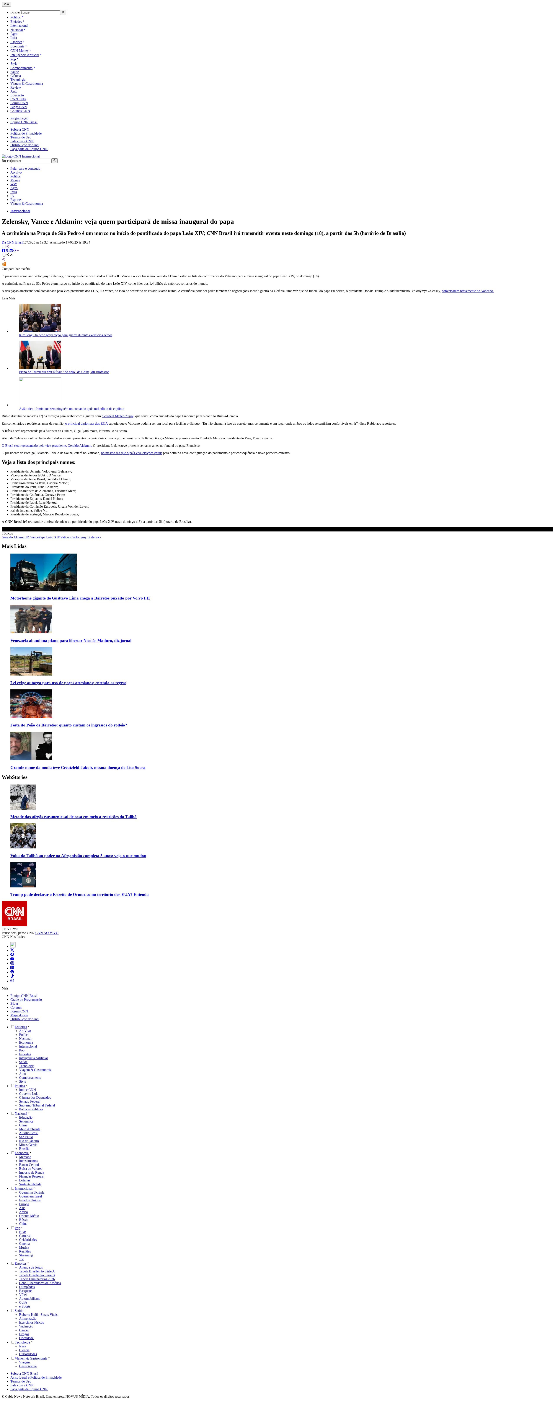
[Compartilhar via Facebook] (3, 251)
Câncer (24, 1330)
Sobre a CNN (19, 129)
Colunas (16, 1007)
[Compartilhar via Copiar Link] (17, 251)
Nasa (22, 1346)
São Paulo (26, 1137)
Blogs (14, 1003)
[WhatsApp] (12, 981)
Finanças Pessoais (31, 1176)
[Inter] (13, 946)
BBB (22, 1232)
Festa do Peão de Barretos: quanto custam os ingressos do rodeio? (68, 725)
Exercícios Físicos (31, 1322)
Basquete (25, 1291)
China (23, 1223)
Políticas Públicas (31, 1109)
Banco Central (29, 1164)
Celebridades (28, 1239)
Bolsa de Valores (30, 1168)
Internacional (19, 25)
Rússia (23, 1220)
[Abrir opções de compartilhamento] (9, 255)
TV (21, 1259)
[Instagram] (12, 963)
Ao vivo (16, 172)
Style (13, 63)
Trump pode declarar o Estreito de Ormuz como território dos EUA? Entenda (79, 894)
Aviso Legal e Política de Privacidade (36, 1377)
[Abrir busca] (63, 12)
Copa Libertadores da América (40, 1283)
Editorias (21, 1027)
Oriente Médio (29, 1216)
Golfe (23, 1302)
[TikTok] (12, 976)
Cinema (24, 1243)
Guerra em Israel (30, 1196)
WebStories (14, 777)
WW (13, 184)
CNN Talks (18, 99)
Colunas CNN (20, 111)
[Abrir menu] (6, 4)
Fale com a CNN (22, 141)
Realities (25, 1251)
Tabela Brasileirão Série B (37, 1275)
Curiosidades (28, 1354)
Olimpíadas (27, 1287)
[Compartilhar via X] (7, 251)
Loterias (24, 1180)
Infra (13, 37)
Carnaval (25, 1236)
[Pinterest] (12, 972)
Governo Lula (28, 1093)
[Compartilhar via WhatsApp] (14, 251)
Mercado (25, 1157)
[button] (277, 802)
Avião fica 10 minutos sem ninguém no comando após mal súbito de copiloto (71, 409)
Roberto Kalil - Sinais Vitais (38, 1314)
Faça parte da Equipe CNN (29, 149)
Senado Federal (29, 1101)
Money (15, 180)
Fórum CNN (19, 103)
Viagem (24, 1362)
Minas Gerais (28, 1145)
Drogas (24, 1334)
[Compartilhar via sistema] (3, 260)
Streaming (26, 1255)
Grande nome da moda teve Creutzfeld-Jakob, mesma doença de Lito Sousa (77, 767)
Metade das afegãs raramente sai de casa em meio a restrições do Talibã (73, 816)
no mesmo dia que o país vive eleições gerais (131, 453)
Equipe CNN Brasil (24, 122)
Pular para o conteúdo (25, 168)
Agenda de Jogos (31, 1267)
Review (15, 87)
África (23, 1212)
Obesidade (26, 1338)
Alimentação (27, 1318)
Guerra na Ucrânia (31, 1192)
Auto (13, 91)
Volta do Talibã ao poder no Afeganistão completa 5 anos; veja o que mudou (78, 855)
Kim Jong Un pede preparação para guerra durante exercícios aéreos (65, 335)
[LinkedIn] (12, 968)
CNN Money (19, 50)
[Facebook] (12, 955)
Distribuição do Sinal (24, 145)
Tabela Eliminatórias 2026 (37, 1279)
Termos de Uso (20, 137)
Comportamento (21, 68)
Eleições (16, 21)
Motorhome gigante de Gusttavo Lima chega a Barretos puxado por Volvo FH (80, 598)
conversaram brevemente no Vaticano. (468, 291)
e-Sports (24, 1306)
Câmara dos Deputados (35, 1097)
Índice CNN (27, 1090)
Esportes (16, 42)
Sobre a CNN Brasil (24, 1373)
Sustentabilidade (30, 1184)
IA (12, 196)
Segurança (26, 1121)
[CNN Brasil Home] (21, 156)
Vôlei (23, 1294)
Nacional (16, 30)
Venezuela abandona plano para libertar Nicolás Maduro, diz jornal (70, 640)
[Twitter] (12, 950)
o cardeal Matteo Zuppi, (118, 416)
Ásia (22, 1208)
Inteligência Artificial (24, 55)
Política (15, 17)
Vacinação (26, 1326)
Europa (24, 1204)
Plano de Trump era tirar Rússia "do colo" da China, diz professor (64, 372)
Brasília (24, 1148)
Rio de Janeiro (29, 1141)
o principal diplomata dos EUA (86, 423)
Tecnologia (18, 79)
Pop (13, 59)
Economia (17, 46)
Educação (17, 95)
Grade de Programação (26, 999)
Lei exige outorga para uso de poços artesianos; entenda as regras (68, 683)
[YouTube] (12, 959)
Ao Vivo (25, 1031)
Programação (19, 118)
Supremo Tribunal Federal (37, 1105)
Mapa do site (19, 1015)
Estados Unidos (30, 1200)
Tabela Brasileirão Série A (37, 1271)
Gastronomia (28, 1366)
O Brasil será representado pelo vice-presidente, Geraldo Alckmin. (47, 445)
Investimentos (28, 1161)
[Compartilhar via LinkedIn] (10, 251)
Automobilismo (29, 1298)
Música (24, 1247)
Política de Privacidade (26, 133)
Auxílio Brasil (28, 1133)
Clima (23, 1125)
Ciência (15, 76)
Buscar (15, 12)
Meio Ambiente (29, 1129)
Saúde (14, 72)
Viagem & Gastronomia (26, 83)
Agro (14, 34)
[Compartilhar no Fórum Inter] (4, 265)
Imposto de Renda (31, 1172)
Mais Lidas (14, 546)
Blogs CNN (18, 107)
